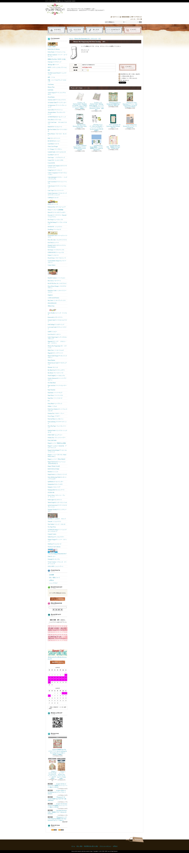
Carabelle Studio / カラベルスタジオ (57, 152)
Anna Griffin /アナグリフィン (55, 109)
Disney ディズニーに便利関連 (55, 209)
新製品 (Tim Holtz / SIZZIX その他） (57, 59)
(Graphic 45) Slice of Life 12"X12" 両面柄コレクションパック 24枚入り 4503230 (57, 785)
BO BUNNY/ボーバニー (54, 141)
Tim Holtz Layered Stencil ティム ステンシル (57, 73)
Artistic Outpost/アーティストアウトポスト (57, 93)
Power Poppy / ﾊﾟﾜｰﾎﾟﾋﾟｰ (54, 416)
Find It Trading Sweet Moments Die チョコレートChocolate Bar (130, 126)
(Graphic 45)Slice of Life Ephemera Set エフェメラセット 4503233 (57, 792)
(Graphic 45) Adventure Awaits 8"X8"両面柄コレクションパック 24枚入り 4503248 (57, 805)
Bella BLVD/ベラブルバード (55, 126)
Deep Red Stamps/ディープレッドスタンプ (57, 223)
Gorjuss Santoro (51, 265)
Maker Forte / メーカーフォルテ (56, 350)
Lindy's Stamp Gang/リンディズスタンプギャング (57, 338)
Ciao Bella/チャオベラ (53, 154)
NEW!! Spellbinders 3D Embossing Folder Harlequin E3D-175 (113, 126)
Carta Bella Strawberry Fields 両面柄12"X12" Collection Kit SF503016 (57, 812)
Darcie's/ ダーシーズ (53, 204)
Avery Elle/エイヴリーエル (54, 119)
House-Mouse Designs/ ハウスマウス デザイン (57, 287)
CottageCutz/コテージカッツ (55, 170)
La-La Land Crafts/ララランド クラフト (57, 328)
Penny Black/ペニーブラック (55, 403)
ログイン (114, 17)
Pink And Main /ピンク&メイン (55, 419)
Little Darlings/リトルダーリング (56, 324)
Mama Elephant (51, 360)
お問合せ (113, 30)
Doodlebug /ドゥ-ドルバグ (54, 229)
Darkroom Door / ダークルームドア (57, 207)
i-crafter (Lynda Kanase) (53, 297)
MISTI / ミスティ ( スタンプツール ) (57, 67)
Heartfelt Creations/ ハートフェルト (56, 278)
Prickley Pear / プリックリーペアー (56, 437)
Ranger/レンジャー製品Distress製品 (57, 443)
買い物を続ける (125, 80)
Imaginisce (50, 295)
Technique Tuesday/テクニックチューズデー (57, 510)
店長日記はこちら (57, 665)
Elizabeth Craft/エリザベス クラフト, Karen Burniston (57, 246)
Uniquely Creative (52, 534)
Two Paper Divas (52, 527)
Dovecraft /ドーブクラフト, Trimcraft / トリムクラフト (57, 216)
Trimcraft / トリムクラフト (54, 521)
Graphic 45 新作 (52, 46)
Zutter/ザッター (52, 556)
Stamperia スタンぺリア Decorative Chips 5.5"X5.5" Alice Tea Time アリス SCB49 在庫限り (61, 775)
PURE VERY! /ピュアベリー (55, 435)
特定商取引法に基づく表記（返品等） (131, 74)
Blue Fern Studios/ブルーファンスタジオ (57, 130)
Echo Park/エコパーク (53, 242)
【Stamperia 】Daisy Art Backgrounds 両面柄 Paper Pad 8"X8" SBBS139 (114, 104)
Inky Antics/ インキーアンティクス (57, 300)
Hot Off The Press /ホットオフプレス (57, 283)
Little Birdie (50, 90)
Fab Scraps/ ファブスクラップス (56, 249)
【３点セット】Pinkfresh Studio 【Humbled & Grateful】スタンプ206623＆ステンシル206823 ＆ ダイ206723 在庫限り (79, 105)
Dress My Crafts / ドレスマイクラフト (57, 240)
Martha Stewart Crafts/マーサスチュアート (57, 363)
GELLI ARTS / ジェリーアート (55, 566)
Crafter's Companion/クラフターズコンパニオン (57, 173)
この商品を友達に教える (127, 76)
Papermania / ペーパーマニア (55, 392)
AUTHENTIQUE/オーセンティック (57, 117)
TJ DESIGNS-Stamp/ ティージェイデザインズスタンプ (57, 530)
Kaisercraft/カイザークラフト (55, 317)
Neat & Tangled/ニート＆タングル (56, 375)
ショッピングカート (132, 30)
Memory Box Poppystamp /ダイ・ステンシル (57, 346)
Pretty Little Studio (52, 440)
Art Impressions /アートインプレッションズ (57, 106)
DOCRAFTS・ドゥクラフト (55, 226)
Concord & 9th (51, 163)
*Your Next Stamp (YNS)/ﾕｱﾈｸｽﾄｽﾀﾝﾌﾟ (57, 553)
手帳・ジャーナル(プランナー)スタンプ (57, 80)
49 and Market (51, 97)
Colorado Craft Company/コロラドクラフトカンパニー (57, 166)
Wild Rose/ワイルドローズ (54, 544)
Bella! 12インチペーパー (54, 138)
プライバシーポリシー (105, 846)
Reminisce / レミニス (53, 471)
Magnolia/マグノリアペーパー (55, 353)
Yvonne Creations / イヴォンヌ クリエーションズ (57, 562)
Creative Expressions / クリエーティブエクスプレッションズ (57, 194)
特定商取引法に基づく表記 (91, 846)
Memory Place (51, 87)
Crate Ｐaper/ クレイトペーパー (56, 190)
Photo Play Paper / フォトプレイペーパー (57, 426)
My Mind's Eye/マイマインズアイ (56, 370)
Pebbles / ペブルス (52, 406)
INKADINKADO (52, 303)
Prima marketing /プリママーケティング (57, 422)
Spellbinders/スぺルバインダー (55, 481)
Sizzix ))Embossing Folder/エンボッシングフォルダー (57, 478)
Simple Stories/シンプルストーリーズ (57, 474)
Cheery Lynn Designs (53, 146)
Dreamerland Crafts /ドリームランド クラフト (57, 236)
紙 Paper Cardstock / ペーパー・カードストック (57, 55)
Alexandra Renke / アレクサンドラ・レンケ (57, 113)
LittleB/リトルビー (52, 331)
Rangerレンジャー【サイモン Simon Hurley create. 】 (57, 455)
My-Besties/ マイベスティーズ (55, 373)
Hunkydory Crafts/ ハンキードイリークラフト (57, 291)
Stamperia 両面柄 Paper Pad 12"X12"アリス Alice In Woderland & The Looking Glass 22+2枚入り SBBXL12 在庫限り (57, 752)
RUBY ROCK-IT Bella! (53, 469)
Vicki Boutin (51, 84)
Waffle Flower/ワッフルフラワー (56, 537)
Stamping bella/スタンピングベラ (56, 490)
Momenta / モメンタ (53, 367)
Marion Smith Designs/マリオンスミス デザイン (57, 356)
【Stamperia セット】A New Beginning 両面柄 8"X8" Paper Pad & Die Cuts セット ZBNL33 (57, 818)
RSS (54, 830)
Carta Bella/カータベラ (53, 143)
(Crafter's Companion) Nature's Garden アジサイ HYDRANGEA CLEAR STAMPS (79, 147)
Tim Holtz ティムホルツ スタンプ (57, 518)
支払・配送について (75, 30)
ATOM (61, 830)
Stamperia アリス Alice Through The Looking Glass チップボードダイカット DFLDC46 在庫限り (52, 775)
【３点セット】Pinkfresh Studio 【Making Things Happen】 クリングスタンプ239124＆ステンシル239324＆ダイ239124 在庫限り (96, 106)
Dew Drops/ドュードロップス (55, 219)
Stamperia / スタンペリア (54, 487)
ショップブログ (94, 30)
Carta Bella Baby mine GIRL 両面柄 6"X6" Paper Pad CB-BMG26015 (113, 147)
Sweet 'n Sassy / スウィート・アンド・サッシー (56, 496)
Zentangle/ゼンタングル (54, 559)
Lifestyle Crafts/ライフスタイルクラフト (57, 320)
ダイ (100, 38)
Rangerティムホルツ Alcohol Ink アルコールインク (57, 446)
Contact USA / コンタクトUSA (55, 160)
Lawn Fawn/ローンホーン (54, 334)
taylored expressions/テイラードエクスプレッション (57, 506)
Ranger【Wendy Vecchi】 (54, 466)
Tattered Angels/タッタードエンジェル (57, 502)
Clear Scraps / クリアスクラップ (56, 157)
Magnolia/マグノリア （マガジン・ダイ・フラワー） (57, 342)
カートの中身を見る (57, 599)
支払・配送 (79, 846)
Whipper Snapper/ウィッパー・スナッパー (57, 540)
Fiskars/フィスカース (53, 255)
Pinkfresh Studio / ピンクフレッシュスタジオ (57, 431)
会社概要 (51, 574)
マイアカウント (137, 17)
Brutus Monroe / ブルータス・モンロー (57, 134)
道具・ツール (51, 77)
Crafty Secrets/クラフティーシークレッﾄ (57, 186)
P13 (49, 400)
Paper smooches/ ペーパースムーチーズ (57, 386)
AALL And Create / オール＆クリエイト (57, 123)
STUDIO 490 (51, 492)
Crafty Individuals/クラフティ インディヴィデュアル (57, 178)
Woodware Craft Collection (54, 546)
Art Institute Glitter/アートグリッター (57, 102)
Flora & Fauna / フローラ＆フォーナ (57, 258)
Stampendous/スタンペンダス (55, 484)
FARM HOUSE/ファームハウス (56, 252)
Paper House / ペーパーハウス (55, 395)
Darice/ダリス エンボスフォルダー (57, 212)
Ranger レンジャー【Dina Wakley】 (57, 459)
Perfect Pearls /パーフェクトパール (56, 52)
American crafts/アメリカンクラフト (57, 99)
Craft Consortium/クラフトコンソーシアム (57, 182)
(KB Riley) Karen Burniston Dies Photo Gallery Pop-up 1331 (80, 126)
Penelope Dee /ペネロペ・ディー (56, 413)
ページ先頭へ (138, 839)
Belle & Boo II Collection (54, 49)
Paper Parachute (51, 390)
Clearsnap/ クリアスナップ (54, 62)
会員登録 (124, 17)
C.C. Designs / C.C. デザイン (55, 149)
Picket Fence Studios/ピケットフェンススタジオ (57, 409)
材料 (49, 70)
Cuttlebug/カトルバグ (53, 197)
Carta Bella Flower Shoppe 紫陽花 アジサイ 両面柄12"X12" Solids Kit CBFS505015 (97, 147)
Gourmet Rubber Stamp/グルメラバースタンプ (57, 261)
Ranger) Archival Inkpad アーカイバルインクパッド (57, 451)
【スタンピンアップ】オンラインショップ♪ (57, 657)
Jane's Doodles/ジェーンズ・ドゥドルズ (57, 313)
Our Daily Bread (52, 382)
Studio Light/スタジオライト (55, 499)
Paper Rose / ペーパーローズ (55, 398)
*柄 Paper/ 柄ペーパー (53, 64)
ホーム (56, 30)
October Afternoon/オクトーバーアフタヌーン (57, 379)
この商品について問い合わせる (129, 78)
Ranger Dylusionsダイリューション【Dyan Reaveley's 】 (57, 462)
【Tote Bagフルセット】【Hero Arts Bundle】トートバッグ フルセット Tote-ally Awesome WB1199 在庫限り (96, 127)
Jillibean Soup (51, 306)
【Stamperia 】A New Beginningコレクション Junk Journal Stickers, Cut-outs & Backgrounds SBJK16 (130, 105)
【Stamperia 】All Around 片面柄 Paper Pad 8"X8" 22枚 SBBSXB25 (57, 798)
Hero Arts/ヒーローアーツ (54, 280)
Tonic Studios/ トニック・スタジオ (56, 524)
